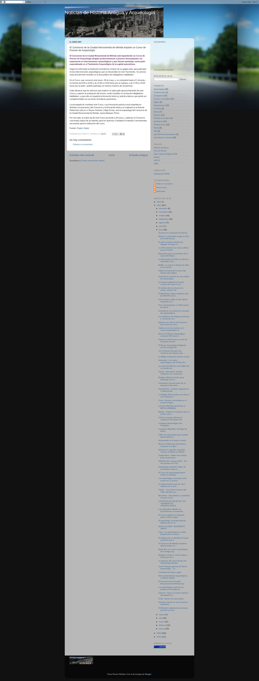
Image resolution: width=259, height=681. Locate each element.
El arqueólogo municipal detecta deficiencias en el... (172, 522)
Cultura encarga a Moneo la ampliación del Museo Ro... (171, 419)
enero (161, 629)
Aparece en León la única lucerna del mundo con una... (172, 323)
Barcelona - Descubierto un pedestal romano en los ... (174, 497)
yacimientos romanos (163, 138)
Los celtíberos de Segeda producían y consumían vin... (173, 318)
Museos (157, 115)
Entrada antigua (138, 155)
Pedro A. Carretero (164, 184)
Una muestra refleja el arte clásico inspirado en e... (173, 300)
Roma (156, 128)
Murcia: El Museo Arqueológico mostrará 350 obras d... (171, 335)
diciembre (163, 208)
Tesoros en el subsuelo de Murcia (172, 233)
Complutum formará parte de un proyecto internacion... (172, 384)
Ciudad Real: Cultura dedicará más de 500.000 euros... (173, 295)
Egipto (156, 102)
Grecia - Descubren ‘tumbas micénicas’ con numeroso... (171, 373)
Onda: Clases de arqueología (170, 599)
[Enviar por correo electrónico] (113, 134)
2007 (159, 205)
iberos (156, 112)
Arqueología (159, 89)
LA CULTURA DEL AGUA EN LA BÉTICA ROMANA (171, 407)
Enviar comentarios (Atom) (93, 161)
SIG (155, 131)
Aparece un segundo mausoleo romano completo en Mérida (171, 451)
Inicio (112, 155)
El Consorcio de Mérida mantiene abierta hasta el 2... (172, 545)
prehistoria (158, 121)
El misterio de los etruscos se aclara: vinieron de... (170, 289)
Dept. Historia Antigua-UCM (165, 154)
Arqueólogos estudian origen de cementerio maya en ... (172, 468)
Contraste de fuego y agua (169, 572)
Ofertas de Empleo (162, 118)
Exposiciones (159, 105)
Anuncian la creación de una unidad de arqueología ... (173, 278)
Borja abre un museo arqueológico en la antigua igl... (173, 550)
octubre (162, 216)
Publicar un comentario (83, 144)
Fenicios (157, 109)
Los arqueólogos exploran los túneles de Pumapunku (171, 588)
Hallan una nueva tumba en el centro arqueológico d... (171, 329)
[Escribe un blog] (116, 134)
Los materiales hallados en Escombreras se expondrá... (171, 510)
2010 (159, 202)
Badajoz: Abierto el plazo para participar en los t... (171, 378)
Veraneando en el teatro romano (172, 440)
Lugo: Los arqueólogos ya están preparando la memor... (172, 533)
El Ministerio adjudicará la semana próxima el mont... (173, 609)
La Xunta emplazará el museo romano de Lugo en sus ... (171, 283)
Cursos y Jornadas (162, 99)
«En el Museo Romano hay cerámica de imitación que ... (171, 352)
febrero (162, 625)
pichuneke (160, 191)
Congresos (158, 96)
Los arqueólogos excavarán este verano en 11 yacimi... (172, 479)
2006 (159, 633)
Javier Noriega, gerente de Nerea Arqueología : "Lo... (172, 567)
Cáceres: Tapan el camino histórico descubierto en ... (173, 594)
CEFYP (157, 160)
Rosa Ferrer (161, 188)
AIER (156, 164)
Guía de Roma (160, 151)
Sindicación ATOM (161, 174)
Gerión (157, 157)
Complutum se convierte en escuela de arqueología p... (173, 312)
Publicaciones (160, 125)
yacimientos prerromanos (164, 134)
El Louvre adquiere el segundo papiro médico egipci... (171, 516)
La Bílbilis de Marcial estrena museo (173, 357)
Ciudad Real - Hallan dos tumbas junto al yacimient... (172, 456)
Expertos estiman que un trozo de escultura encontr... (172, 340)
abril (161, 618)
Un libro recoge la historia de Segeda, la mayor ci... (170, 243)
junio (161, 230)
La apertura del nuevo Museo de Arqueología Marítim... (172, 562)
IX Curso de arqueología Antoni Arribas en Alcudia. (171, 474)
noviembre (163, 212)
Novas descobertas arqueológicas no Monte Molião (172, 577)
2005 (159, 637)
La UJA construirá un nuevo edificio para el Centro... (173, 249)
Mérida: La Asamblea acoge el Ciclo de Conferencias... (173, 237)
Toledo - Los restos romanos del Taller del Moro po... (172, 491)
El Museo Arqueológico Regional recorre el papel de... (172, 346)
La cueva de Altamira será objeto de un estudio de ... (173, 367)
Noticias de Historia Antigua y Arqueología (110, 12)
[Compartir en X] (118, 134)
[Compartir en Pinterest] (123, 134)
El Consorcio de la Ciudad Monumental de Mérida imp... (171, 582)
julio (161, 226)
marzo (162, 622)
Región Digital (83, 128)
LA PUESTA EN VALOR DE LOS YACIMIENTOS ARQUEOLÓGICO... (171, 503)
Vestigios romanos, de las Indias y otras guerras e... (172, 556)
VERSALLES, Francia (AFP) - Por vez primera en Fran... (172, 462)
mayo (161, 615)
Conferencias (159, 92)
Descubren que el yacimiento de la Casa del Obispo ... (173, 255)
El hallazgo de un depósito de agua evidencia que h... (173, 539)
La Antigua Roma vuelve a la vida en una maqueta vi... (174, 396)
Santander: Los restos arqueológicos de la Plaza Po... (172, 361)
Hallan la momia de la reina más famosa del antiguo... (172, 272)
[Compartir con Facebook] (121, 134)
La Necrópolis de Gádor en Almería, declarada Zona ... (173, 260)
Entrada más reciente (81, 155)
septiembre (164, 219)
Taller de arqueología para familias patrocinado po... (173, 436)
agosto (162, 223)
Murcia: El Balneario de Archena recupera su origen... (172, 445)
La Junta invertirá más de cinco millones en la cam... (171, 485)
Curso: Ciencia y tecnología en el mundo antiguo (172, 401)
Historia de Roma (161, 148)
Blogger (148, 674)
